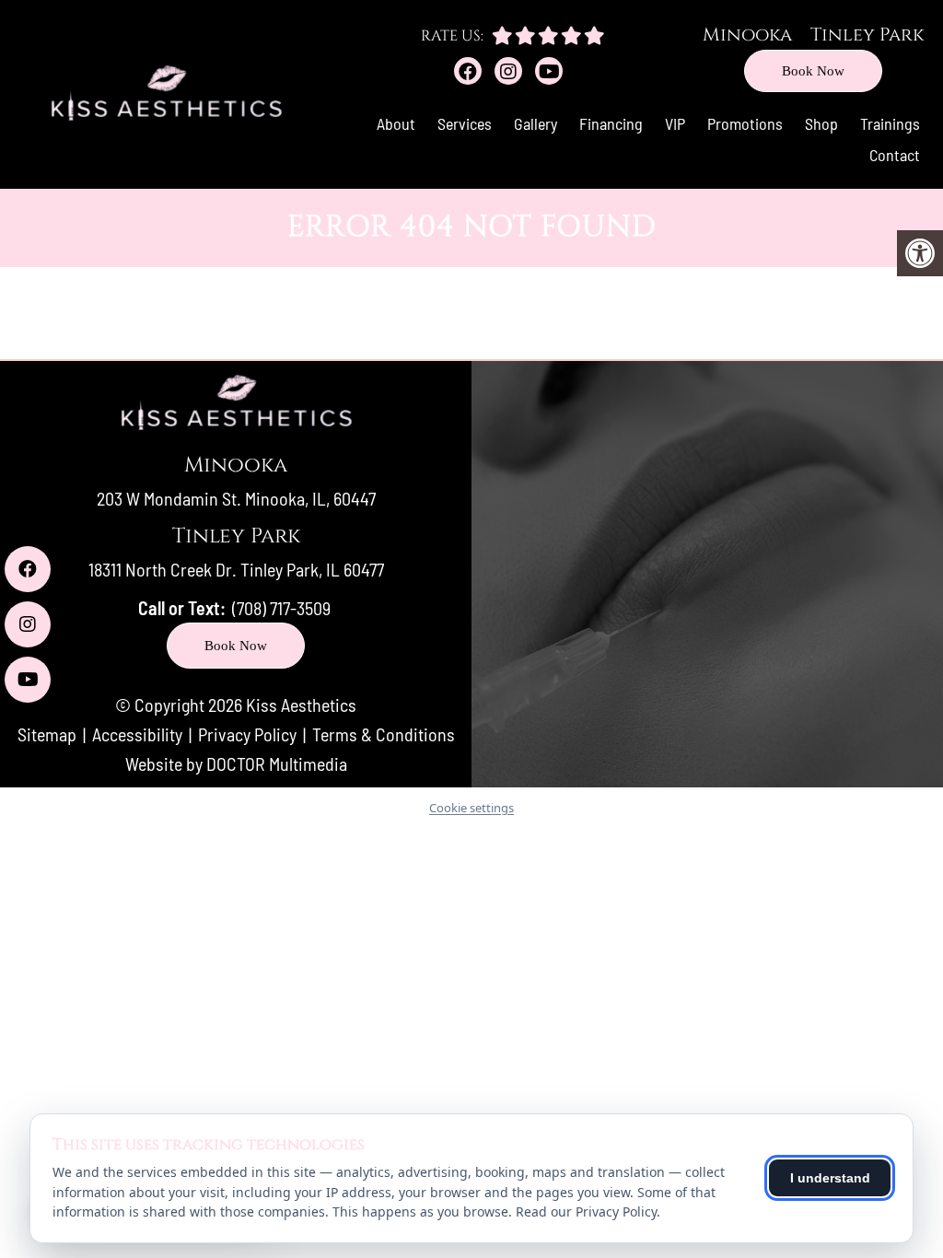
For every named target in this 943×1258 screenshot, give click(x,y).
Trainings (890, 123)
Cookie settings (471, 807)
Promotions (745, 123)
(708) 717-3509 (281, 608)
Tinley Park (867, 34)
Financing (611, 123)
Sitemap (46, 734)
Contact (894, 155)
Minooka (747, 34)
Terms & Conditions (383, 734)
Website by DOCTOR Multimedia (236, 763)
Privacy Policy (249, 734)
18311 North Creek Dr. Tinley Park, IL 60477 (236, 569)
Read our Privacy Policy (586, 1211)
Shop (821, 123)
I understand (830, 1178)
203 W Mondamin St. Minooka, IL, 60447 (236, 498)
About (396, 123)
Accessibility (137, 734)
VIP (675, 123)
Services (464, 123)
